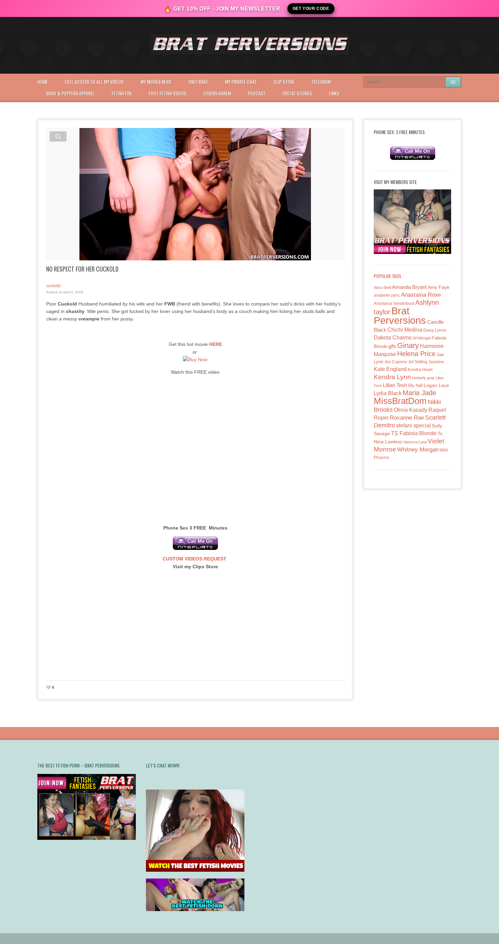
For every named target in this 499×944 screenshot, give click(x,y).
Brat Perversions (400, 315)
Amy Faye (438, 287)
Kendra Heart (420, 369)
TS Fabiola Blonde (414, 433)
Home (42, 81)
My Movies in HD (156, 81)
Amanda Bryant (409, 287)
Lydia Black (388, 393)
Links (334, 93)
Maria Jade (419, 392)
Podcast (256, 93)
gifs (392, 346)
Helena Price (416, 353)
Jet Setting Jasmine (426, 361)
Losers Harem (217, 93)
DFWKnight (421, 338)
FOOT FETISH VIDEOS (167, 93)
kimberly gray (423, 378)
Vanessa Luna (415, 442)
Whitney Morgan (418, 449)
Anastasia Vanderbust (394, 303)
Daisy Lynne (434, 330)
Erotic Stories (297, 93)
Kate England (390, 369)
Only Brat (198, 81)
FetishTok (122, 93)
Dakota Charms (392, 337)
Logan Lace (436, 385)
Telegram (321, 81)
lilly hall (415, 385)
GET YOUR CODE (311, 8)
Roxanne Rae (407, 417)
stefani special (413, 425)
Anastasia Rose (421, 295)
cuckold (53, 285)
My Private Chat (241, 81)
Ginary (408, 345)
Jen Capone (395, 361)
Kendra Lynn (392, 377)
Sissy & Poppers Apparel (70, 93)
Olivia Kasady (410, 410)
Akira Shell (382, 287)
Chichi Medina (404, 330)
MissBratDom (400, 401)
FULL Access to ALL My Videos (94, 81)
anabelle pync (387, 295)
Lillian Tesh (395, 385)
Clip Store (284, 81)
